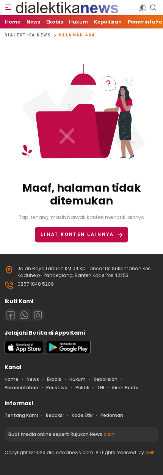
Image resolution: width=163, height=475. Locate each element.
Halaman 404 (77, 35)
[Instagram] (38, 315)
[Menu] (8, 7)
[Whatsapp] (24, 315)
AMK (150, 452)
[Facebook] (11, 315)
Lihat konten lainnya (77, 234)
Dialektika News (28, 35)
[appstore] (24, 352)
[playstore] (68, 352)
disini (109, 434)
